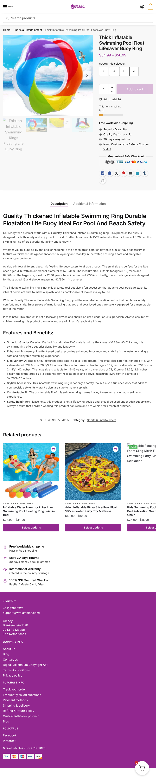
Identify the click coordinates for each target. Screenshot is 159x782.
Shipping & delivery (16, 705)
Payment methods (15, 700)
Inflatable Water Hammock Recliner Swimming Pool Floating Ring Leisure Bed (29, 511)
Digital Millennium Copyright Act (25, 665)
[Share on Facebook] (109, 173)
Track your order (14, 689)
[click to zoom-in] (48, 75)
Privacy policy (12, 675)
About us (9, 649)
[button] (112, 87)
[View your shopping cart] (150, 7)
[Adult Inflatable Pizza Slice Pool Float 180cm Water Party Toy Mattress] (93, 471)
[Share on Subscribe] (137, 173)
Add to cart (134, 89)
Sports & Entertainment (28, 29)
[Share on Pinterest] (123, 173)
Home (6, 29)
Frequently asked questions (22, 695)
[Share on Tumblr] (144, 173)
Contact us (10, 659)
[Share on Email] (130, 173)
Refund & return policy (18, 711)
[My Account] (142, 7)
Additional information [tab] (89, 204)
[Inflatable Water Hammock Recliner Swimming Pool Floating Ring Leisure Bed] (31, 471)
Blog (6, 654)
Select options (31, 527)
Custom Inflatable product (21, 716)
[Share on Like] (102, 173)
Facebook (9, 735)
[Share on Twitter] (116, 173)
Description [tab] (59, 204)
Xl (134, 71)
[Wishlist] (53, 449)
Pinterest (9, 741)
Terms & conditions (16, 670)
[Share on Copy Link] (102, 180)
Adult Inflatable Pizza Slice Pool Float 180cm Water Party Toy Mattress (91, 509)
